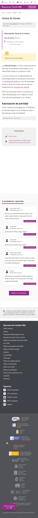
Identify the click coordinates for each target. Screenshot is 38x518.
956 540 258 (12, 136)
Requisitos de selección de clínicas (14, 337)
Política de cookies (9, 367)
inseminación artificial (12, 81)
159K (20, 2)
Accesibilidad (7, 355)
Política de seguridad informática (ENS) (15, 340)
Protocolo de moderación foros (12, 373)
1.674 (34, 2)
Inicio (3, 12)
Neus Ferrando (14, 24)
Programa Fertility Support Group (13, 334)
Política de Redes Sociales (11, 349)
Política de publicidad (10, 370)
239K (5, 2)
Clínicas (9, 12)
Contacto (6, 352)
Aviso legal (6, 358)
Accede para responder (29, 221)
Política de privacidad (10, 364)
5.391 (13, 2)
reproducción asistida (21, 87)
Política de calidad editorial (11, 361)
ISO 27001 (6, 343)
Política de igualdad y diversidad (13, 346)
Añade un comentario (19, 293)
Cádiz (19, 12)
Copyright (6, 375)
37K (27, 2)
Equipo (5, 331)
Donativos (6, 378)
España (14, 12)
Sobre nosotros (8, 328)
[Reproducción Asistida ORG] (11, 7)
